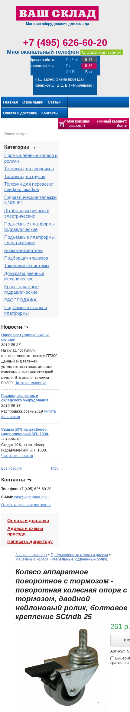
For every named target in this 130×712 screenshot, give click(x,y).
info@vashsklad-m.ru (31, 497)
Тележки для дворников (29, 168)
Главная (10, 102)
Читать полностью (30, 383)
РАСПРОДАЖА (20, 299)
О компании (32, 102)
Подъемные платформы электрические (29, 240)
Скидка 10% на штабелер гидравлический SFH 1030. (25, 431)
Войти (122, 125)
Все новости (11, 468)
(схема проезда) (70, 79)
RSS (55, 468)
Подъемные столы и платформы (25, 310)
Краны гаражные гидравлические (21, 289)
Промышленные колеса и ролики (79, 555)
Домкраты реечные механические (24, 276)
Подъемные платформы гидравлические (29, 226)
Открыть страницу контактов (25, 505)
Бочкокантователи (23, 250)
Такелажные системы (26, 265)
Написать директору (30, 541)
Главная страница (31, 555)
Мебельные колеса (31, 559)
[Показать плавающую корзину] (62, 124)
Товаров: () (76, 125)
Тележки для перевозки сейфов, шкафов (28, 186)
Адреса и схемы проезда (25, 531)
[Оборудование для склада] (57, 13)
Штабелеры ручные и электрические (26, 213)
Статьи (54, 102)
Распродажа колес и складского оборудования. (25, 398)
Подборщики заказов (26, 257)
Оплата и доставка (20, 113)
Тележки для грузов (24, 176)
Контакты (49, 113)
